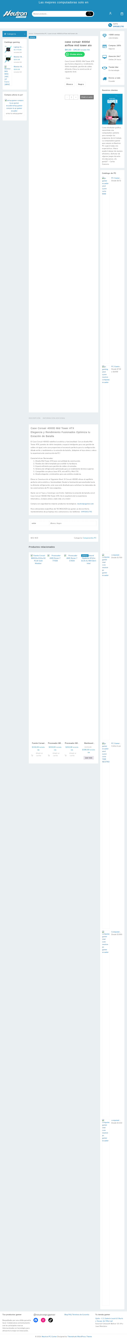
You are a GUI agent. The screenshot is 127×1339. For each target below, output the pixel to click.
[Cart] (121, 13)
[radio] (70, 84)
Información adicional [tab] (54, 418)
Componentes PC (40, 33)
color (68, 78)
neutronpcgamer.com (85, 504)
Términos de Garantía (80, 1315)
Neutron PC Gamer (49, 1337)
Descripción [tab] (34, 418)
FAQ (70, 1315)
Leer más (88, 758)
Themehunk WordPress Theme (80, 1337)
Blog (66, 1315)
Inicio (31, 33)
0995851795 (118, 26)
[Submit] (89, 14)
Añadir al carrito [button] (39, 754)
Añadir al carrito (87, 97)
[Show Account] (110, 14)
